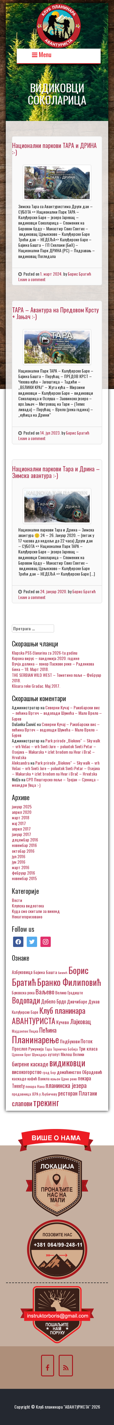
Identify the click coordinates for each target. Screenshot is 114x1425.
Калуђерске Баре (25, 1012)
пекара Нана (35, 1086)
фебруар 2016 (23, 872)
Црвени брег (21, 1054)
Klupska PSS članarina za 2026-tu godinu (44, 652)
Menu (44, 54)
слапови (22, 1103)
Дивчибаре (77, 1001)
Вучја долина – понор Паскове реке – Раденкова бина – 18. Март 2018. (53, 666)
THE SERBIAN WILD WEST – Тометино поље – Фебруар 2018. (56, 677)
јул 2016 (18, 856)
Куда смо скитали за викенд (36, 911)
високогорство (27, 1072)
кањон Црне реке (63, 1079)
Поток (86, 1041)
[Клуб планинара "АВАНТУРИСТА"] (58, 25)
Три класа (88, 1048)
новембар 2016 (24, 845)
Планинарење (35, 1039)
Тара (48, 1049)
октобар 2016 (23, 851)
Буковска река (23, 993)
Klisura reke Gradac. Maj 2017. (36, 686)
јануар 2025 (22, 806)
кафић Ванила (38, 1079)
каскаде (19, 1078)
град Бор (49, 1072)
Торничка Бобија (65, 1049)
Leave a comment (32, 279)
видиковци (67, 1062)
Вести (17, 900)
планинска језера (66, 1085)
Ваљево (45, 991)
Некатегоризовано (27, 916)
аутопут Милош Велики (66, 1054)
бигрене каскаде (30, 1063)
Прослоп (19, 1048)
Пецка (33, 1031)
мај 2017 (19, 823)
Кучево (62, 1021)
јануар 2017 (21, 834)
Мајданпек (20, 1031)
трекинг (46, 1102)
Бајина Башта (45, 972)
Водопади (26, 1000)
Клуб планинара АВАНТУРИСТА (48, 1015)
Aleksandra (20, 762)
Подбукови (70, 1041)
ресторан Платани (77, 1093)
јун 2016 (18, 862)
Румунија (36, 1048)
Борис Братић (79, 273)
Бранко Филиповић (69, 981)
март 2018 (20, 817)
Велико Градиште (69, 993)
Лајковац (80, 1021)
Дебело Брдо (53, 1001)
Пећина (48, 1029)
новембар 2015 (24, 878)
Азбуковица (22, 972)
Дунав (94, 1001)
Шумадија (39, 1054)
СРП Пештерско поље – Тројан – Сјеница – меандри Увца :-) (55, 782)
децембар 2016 (25, 839)
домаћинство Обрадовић (79, 1072)
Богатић (62, 972)
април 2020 (21, 812)
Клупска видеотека (28, 905)
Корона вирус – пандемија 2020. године (45, 658)
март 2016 (20, 867)
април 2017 (21, 828)
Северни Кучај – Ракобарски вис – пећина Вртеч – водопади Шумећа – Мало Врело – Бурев (57, 712)
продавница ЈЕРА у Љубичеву (34, 1094)
